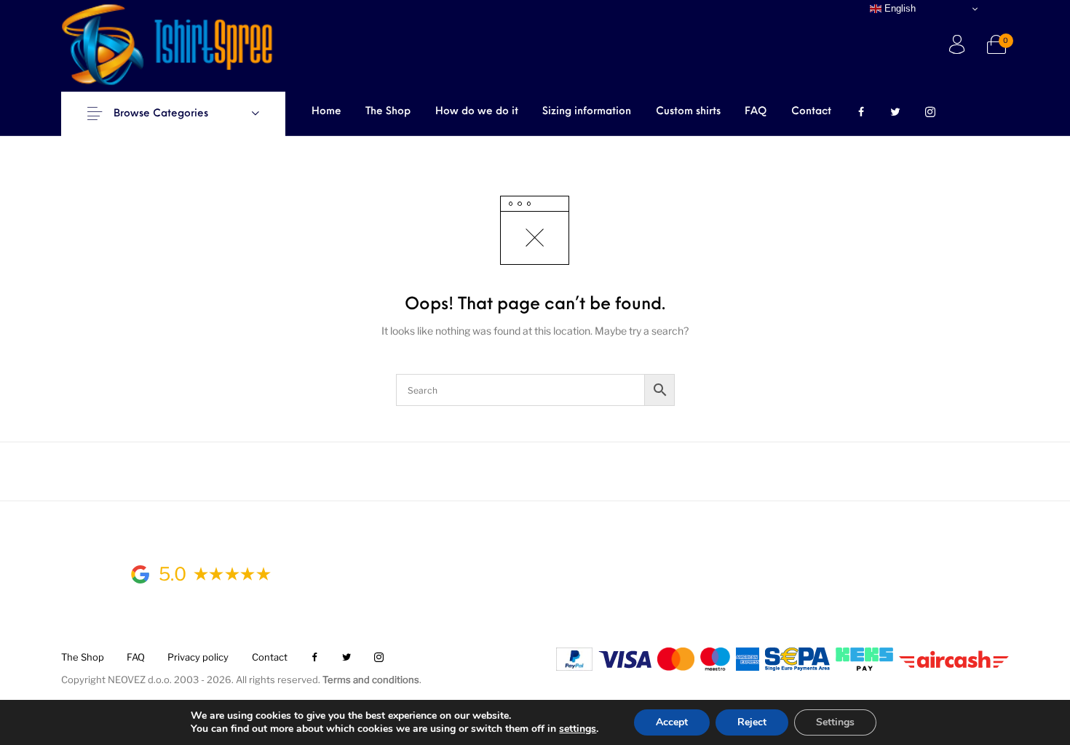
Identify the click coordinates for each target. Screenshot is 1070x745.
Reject (751, 722)
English (898, 8)
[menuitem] (326, 112)
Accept (672, 722)
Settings (835, 722)
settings (577, 729)
